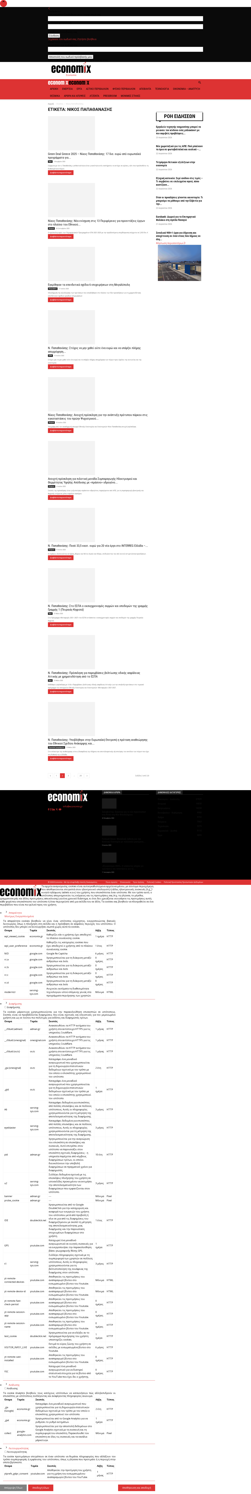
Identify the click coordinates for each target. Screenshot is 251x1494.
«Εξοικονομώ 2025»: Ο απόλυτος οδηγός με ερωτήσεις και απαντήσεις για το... (123, 867)
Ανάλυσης (14, 1384)
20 (81, 775)
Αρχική (54, 88)
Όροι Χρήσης (138, 882)
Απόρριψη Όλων (13, 1487)
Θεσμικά (55, 95)
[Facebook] (49, 809)
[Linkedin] (53, 809)
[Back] (49, 8)
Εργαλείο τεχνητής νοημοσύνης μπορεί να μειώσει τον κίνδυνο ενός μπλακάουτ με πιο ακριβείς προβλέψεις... (178, 130)
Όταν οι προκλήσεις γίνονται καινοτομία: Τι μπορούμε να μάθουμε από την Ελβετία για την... (179, 200)
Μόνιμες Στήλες (130, 95)
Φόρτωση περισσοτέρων (170, 243)
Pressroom (110, 95)
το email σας (54, 53)
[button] (199, 82)
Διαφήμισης (15, 1003)
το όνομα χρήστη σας (60, 22)
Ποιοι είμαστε (111, 882)
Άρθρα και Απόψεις (75, 95)
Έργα (79, 88)
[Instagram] (51, 809)
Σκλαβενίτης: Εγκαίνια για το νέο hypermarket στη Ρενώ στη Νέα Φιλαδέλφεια (124, 813)
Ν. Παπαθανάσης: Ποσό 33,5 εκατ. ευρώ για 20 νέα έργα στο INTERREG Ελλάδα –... (98, 545)
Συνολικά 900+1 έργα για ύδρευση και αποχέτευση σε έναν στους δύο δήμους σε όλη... (178, 236)
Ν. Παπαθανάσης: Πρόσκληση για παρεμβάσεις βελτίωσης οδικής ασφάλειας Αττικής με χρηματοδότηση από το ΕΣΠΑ (94, 674)
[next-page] (87, 775)
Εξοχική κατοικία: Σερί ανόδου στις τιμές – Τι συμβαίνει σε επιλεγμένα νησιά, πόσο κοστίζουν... (179, 181)
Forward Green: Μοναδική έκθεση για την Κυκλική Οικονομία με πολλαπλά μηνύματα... (124, 840)
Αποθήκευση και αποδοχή (136, 1487)
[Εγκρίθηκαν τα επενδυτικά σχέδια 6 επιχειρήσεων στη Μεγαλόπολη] (98, 264)
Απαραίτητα (15, 912)
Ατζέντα (94, 95)
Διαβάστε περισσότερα (60, 173)
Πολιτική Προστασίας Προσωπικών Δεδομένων (183, 882)
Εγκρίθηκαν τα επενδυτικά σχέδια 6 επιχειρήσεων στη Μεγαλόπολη (89, 284)
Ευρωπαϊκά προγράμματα (56, 747)
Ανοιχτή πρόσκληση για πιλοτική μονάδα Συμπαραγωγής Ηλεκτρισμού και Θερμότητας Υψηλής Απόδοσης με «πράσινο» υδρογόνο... (92, 480)
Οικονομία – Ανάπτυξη (186, 88)
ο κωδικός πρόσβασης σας (62, 32)
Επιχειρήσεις (53, 288)
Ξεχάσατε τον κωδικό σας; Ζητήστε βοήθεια (72, 39)
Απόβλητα (145, 88)
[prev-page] (50, 775)
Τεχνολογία (162, 88)
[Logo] (58, 83)
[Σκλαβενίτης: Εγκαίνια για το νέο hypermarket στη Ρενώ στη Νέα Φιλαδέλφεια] (125, 803)
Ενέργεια (67, 88)
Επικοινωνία (125, 882)
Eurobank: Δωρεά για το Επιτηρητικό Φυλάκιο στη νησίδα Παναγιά (176, 218)
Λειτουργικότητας (19, 1448)
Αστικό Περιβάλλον (97, 88)
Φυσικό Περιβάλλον (124, 88)
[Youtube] (60, 809)
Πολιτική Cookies (154, 882)
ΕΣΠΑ (50, 355)
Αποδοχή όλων (40, 1487)
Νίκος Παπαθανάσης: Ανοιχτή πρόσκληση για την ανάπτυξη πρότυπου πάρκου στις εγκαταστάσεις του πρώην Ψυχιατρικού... (98, 416)
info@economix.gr (73, 806)
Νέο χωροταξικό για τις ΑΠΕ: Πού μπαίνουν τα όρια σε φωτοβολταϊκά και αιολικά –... (179, 148)
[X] (57, 809)
